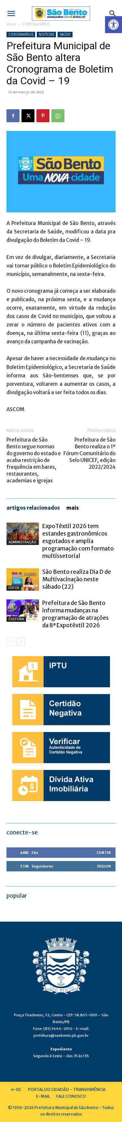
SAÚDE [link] (65, 34)
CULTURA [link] (16, 619)
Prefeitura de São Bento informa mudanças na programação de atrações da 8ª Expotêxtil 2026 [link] (75, 614)
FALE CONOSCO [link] (71, 1096)
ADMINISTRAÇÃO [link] (22, 542)
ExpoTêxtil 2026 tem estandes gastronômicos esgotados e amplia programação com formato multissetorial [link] (78, 541)
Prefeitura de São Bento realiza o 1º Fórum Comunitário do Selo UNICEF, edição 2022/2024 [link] (89, 453)
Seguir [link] (104, 866)
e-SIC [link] (16, 1089)
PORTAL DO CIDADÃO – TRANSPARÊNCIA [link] (66, 1089)
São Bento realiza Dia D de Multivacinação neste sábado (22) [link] (76, 579)
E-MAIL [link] (43, 1096)
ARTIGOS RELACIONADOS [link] (33, 508)
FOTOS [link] (13, 588)
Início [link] (11, 24)
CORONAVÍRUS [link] (36, 24)
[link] (113, 24)
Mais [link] (72, 508)
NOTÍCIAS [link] (46, 34)
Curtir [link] (104, 852)
